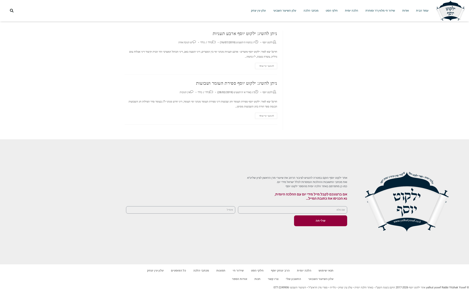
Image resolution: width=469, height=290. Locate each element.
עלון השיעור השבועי (284, 10)
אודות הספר (239, 279)
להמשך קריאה (264, 65)
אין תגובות (185, 92)
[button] (12, 11)
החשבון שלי (293, 279)
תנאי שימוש (326, 270)
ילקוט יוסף (268, 42)
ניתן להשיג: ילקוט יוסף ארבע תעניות (245, 33)
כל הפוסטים (178, 270)
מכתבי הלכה (311, 10)
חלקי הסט (332, 10)
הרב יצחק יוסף (280, 270)
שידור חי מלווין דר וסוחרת (380, 10)
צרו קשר (273, 279)
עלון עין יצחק (258, 10)
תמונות (220, 270)
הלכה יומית (351, 10)
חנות (257, 279)
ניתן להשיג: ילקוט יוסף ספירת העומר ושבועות (236, 83)
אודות (405, 10)
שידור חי (238, 270)
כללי (210, 42)
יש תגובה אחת (185, 42)
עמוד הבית (422, 10)
